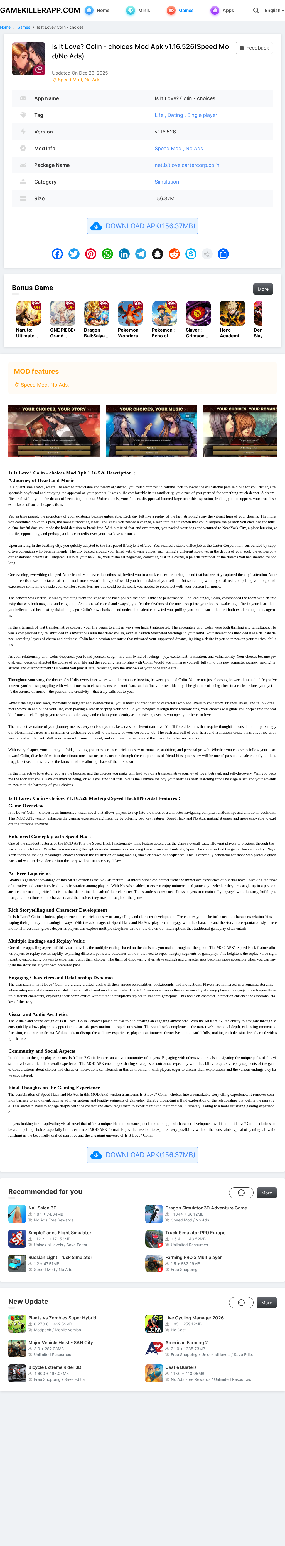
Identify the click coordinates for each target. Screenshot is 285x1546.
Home (5, 27)
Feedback (257, 48)
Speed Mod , (170, 148)
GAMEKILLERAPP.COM (40, 10)
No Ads (194, 148)
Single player (202, 115)
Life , (161, 115)
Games (24, 27)
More (263, 289)
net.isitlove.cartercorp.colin (187, 165)
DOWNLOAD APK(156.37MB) (151, 226)
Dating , (177, 115)
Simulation (167, 182)
